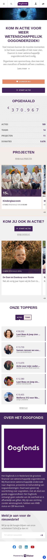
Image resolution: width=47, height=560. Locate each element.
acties (23, 124)
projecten (23, 135)
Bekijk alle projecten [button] (23, 159)
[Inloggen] (36, 4)
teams (23, 130)
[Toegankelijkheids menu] (44, 557)
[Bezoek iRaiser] (24, 555)
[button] (4, 4)
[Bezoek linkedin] (26, 547)
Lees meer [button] (22, 68)
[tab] (19, 317)
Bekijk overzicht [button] (23, 234)
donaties (23, 141)
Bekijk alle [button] (23, 408)
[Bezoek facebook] (14, 547)
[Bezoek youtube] (32, 547)
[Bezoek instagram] (20, 547)
